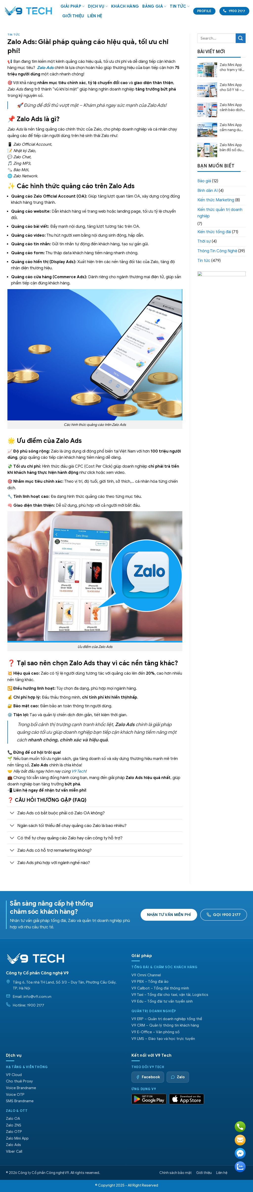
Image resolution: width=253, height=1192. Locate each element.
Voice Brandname (21, 1087)
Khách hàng (125, 6)
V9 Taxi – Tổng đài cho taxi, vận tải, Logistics (169, 994)
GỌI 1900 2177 (227, 914)
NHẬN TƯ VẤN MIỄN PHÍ (169, 914)
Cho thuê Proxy (19, 1081)
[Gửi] (241, 38)
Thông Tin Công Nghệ (217, 251)
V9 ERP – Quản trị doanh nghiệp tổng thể (166, 1018)
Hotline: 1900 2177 (28, 1005)
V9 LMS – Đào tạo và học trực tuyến (163, 1038)
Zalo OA (13, 1118)
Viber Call (14, 1151)
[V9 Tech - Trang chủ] (35, 958)
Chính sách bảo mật (175, 1172)
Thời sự (204, 241)
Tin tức (178, 6)
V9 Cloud (14, 1074)
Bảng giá (152, 6)
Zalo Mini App (17, 1138)
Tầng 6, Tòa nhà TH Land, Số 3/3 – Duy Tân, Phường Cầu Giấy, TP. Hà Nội (64, 985)
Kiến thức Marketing (215, 200)
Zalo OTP (14, 1131)
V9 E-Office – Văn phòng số (155, 1032)
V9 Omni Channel (146, 975)
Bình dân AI (207, 190)
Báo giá (204, 181)
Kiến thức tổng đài (214, 231)
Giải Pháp (71, 6)
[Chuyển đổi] (12, 813)
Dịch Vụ (96, 6)
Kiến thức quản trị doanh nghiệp (219, 213)
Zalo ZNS (13, 1125)
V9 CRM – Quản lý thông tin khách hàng (165, 1025)
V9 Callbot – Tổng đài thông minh (160, 988)
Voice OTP (15, 1094)
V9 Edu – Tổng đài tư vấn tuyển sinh (162, 1001)
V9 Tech (78, 771)
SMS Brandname (20, 1101)
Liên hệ (94, 16)
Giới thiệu (73, 16)
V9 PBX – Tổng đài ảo (150, 981)
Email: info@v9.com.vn (32, 996)
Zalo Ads (13, 1144)
